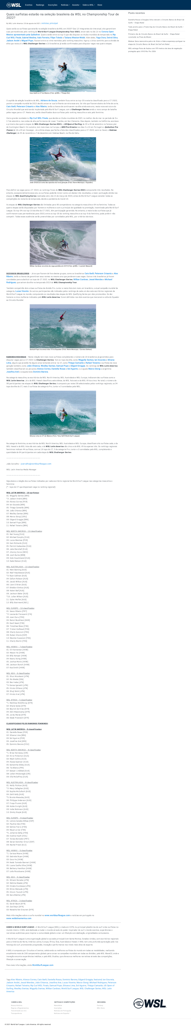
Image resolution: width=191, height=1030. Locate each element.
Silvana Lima (69, 985)
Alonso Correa (29, 979)
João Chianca (41, 982)
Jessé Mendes (27, 982)
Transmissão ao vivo (18, 1011)
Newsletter (58, 1005)
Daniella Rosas (55, 979)
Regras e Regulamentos (20, 1008)
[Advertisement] (144, 74)
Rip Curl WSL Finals (39, 985)
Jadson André (13, 982)
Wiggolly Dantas (37, 988)
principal (54, 23)
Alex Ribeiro (16, 979)
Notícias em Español (61, 1013)
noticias (45, 23)
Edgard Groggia (85, 979)
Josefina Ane (55, 982)
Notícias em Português (62, 1011)
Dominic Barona (70, 979)
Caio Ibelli (42, 979)
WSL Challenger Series (90, 988)
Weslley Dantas (21, 988)
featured (98, 979)
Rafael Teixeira (22, 985)
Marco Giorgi (83, 982)
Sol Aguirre (81, 985)
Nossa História (16, 1005)
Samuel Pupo (56, 985)
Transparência (16, 1013)
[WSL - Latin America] (14, 5)
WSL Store (101, 1008)
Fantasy (100, 1005)
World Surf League (70, 988)
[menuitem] (28, 5)
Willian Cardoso (53, 988)
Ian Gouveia (108, 979)
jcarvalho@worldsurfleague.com (36, 464)
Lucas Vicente (69, 982)
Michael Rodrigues (98, 982)
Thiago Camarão (95, 985)
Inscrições (58, 1008)
